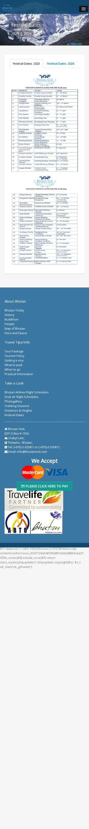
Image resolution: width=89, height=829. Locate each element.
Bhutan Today (14, 310)
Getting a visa (14, 360)
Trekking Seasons (17, 406)
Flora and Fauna (16, 333)
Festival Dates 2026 (60, 63)
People (9, 324)
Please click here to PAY (46, 486)
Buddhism (11, 319)
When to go (12, 369)
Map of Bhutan (15, 328)
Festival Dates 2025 (26, 63)
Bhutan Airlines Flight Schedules (27, 392)
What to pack (14, 365)
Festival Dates (14, 415)
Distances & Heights (18, 410)
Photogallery (13, 401)
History (9, 315)
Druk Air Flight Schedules (22, 397)
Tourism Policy (14, 356)
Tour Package (14, 351)
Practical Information (19, 374)
